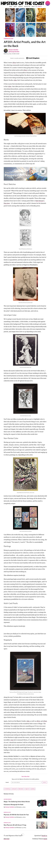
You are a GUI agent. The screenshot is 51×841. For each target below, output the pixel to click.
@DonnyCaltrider (13, 51)
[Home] (25, 3)
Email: (7, 782)
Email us (44, 835)
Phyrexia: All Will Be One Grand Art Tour (16, 814)
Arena (15, 6)
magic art (27, 788)
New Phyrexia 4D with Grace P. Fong (15, 825)
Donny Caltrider (13, 50)
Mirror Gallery (8, 38)
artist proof (14, 788)
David (45, 839)
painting (33, 788)
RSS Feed (6, 839)
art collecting (7, 788)
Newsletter (27, 6)
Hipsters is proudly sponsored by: (17, 58)
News (10, 6)
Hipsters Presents (8, 799)
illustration (21, 788)
